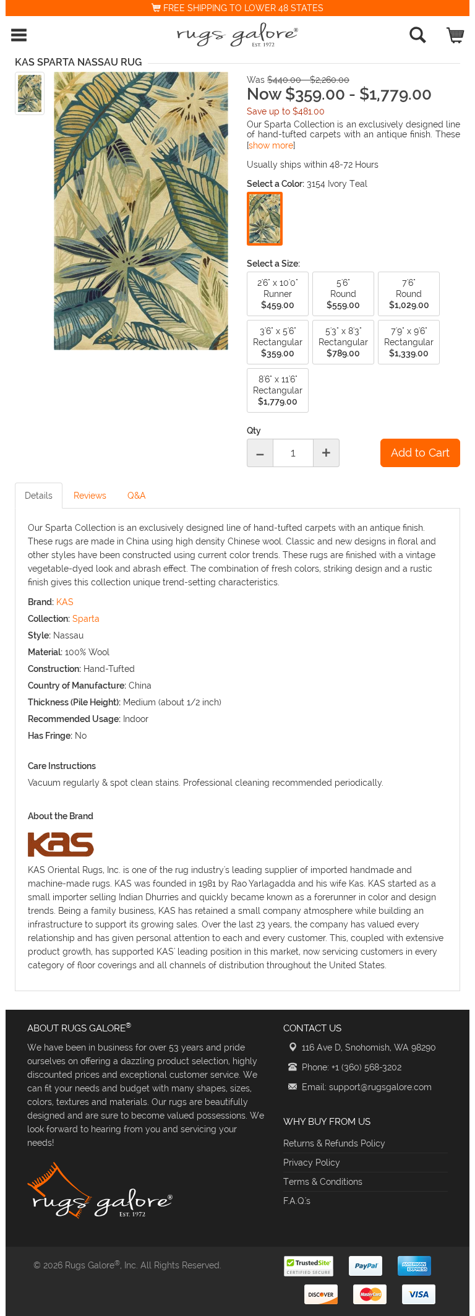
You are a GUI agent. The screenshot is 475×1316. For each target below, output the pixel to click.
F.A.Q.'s (296, 1201)
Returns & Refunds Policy (334, 1143)
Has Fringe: (50, 736)
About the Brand (60, 816)
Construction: (54, 669)
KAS (65, 602)
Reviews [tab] (90, 496)
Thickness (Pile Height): (74, 702)
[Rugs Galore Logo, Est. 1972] (237, 34)
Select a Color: (275, 184)
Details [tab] (39, 496)
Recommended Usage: (74, 719)
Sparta (86, 619)
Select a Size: (273, 264)
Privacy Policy (311, 1163)
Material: (45, 652)
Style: (39, 635)
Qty (254, 431)
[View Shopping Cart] (456, 32)
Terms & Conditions (322, 1182)
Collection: (49, 619)
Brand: (41, 602)
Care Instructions (62, 766)
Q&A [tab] (136, 496)
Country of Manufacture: (77, 685)
